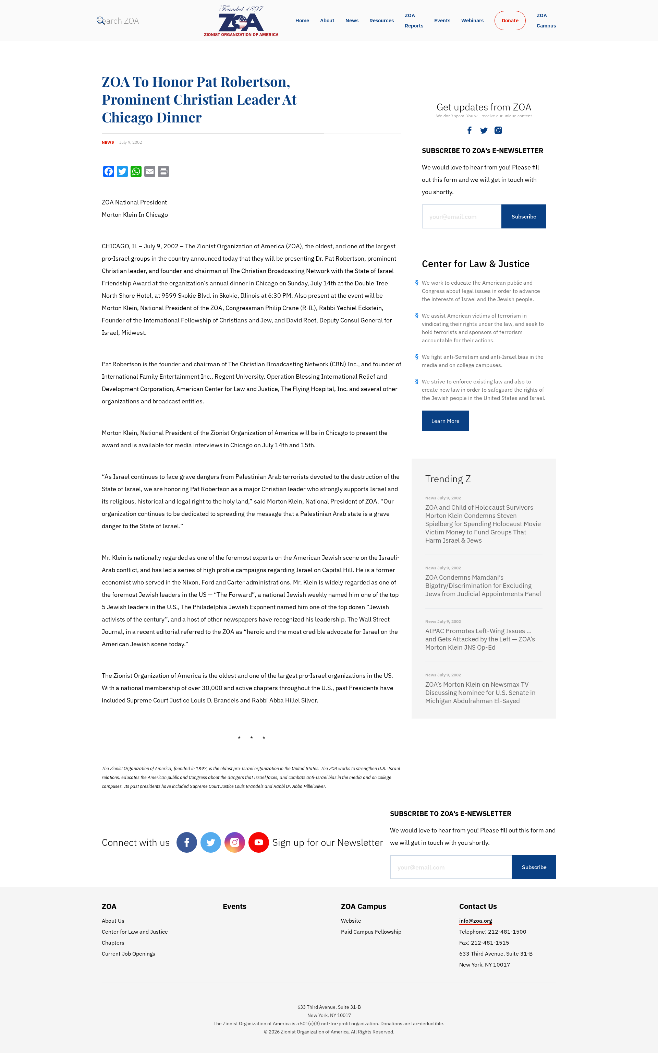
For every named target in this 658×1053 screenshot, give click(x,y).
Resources (381, 20)
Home (302, 20)
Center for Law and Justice (135, 931)
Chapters (113, 942)
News (351, 20)
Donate (510, 20)
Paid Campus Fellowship (371, 931)
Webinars (472, 20)
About (327, 20)
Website (351, 920)
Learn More (445, 420)
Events (442, 20)
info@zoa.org (475, 920)
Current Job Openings (128, 953)
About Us (113, 920)
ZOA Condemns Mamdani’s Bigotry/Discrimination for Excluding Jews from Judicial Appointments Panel (483, 585)
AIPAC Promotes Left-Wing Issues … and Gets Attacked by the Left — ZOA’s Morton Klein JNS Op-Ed (480, 639)
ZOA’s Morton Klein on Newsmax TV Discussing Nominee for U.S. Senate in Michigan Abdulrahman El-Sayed (480, 692)
